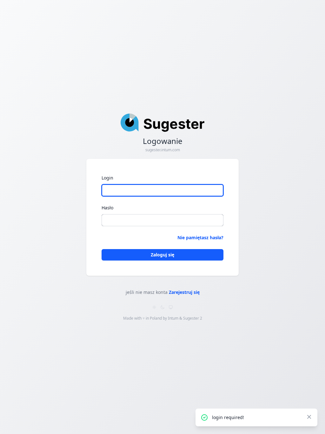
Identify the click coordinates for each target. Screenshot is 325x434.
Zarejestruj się (184, 292)
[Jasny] (154, 307)
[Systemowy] (170, 307)
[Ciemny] (162, 307)
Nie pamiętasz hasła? (200, 237)
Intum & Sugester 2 (185, 318)
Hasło (107, 208)
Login (107, 178)
